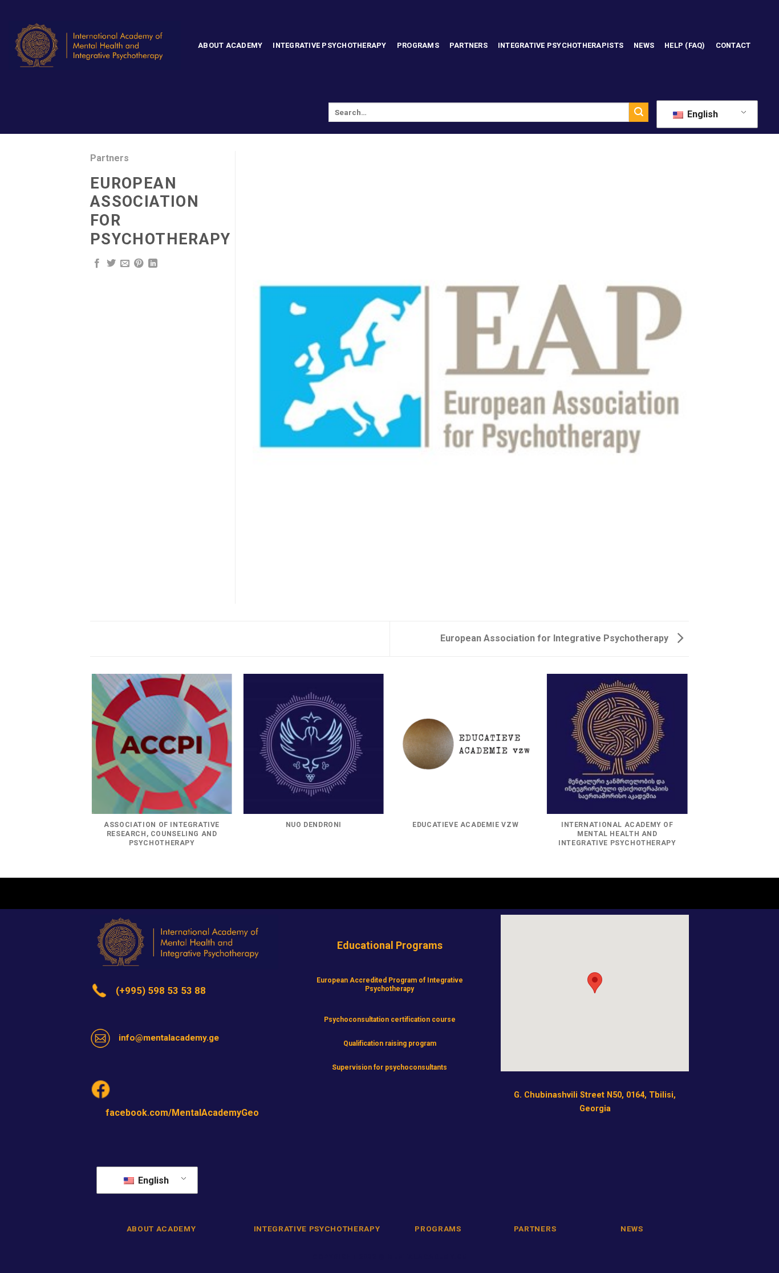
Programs (418, 45)
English (701, 114)
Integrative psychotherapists (560, 45)
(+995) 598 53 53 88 (161, 990)
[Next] (687, 775)
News (644, 45)
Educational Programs (390, 945)
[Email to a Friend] (124, 264)
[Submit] (638, 112)
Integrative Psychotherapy (329, 45)
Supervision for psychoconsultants (389, 1067)
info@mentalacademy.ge (169, 1038)
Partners (468, 45)
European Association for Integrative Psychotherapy (555, 638)
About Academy (230, 45)
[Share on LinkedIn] (152, 264)
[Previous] (92, 775)
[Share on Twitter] (111, 264)
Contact (733, 45)
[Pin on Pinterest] (138, 264)
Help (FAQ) (684, 45)
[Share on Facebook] (97, 264)
